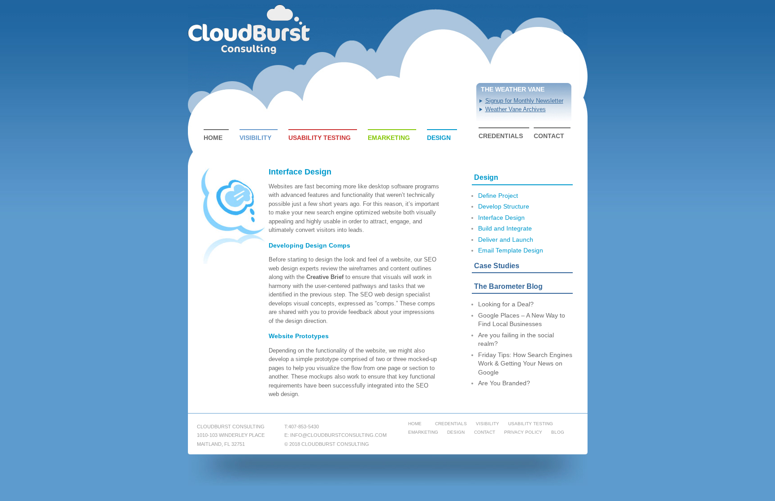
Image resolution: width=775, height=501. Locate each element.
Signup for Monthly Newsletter (524, 100)
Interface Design (501, 217)
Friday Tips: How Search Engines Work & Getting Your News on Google (525, 363)
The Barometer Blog (508, 286)
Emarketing (389, 137)
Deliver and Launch (505, 239)
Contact (549, 135)
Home (213, 137)
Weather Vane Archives (515, 109)
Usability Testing (319, 137)
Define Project (498, 195)
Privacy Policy (523, 432)
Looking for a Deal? (506, 304)
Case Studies (496, 266)
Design (439, 137)
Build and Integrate (505, 228)
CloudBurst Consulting (250, 29)
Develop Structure (503, 206)
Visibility (255, 137)
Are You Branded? (504, 383)
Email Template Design (510, 250)
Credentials (501, 135)
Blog (557, 432)
